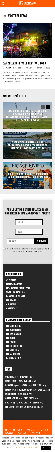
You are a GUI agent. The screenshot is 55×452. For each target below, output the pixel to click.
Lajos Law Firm (13, 358)
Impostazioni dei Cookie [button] (27, 447)
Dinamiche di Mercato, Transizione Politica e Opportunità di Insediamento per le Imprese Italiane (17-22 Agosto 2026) (27, 115)
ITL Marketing (13, 354)
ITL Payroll (12, 342)
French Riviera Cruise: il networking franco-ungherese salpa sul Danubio (27, 175)
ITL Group (11, 300)
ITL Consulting (13, 325)
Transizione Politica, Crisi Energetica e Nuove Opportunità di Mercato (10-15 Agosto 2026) (27, 145)
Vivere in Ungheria (15, 292)
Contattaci (11, 308)
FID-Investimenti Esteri (18, 288)
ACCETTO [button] (46, 448)
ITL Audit (10, 338)
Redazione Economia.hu (22, 68)
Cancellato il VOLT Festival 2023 (24, 63)
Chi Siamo (11, 304)
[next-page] (48, 107)
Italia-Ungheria (14, 284)
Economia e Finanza (15, 296)
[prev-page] (43, 107)
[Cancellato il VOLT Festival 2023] (27, 40)
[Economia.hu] (27, 3)
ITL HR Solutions (14, 346)
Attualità (7, 68)
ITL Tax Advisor (13, 334)
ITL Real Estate (14, 350)
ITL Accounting (13, 329)
